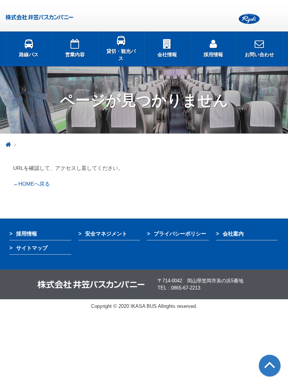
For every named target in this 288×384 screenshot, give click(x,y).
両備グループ (249, 19)
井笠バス (39, 17)
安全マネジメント (106, 234)
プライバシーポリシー (180, 234)
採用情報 (26, 234)
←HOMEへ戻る (31, 184)
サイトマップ (32, 248)
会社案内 (233, 234)
